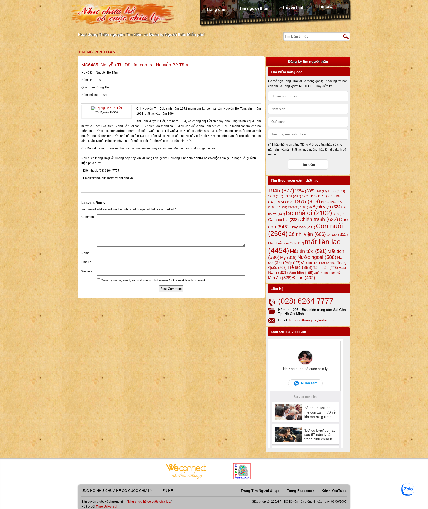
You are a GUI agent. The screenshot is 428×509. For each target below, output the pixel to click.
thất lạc (328, 262)
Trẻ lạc (299, 267)
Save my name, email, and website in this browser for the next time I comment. (153, 280)
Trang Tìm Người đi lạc (260, 491)
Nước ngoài (316, 257)
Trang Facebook (300, 491)
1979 (293, 207)
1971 (309, 196)
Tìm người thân (253, 8)
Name (86, 253)
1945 (281, 190)
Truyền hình (293, 7)
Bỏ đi (339, 214)
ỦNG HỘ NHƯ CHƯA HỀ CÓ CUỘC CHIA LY (116, 491)
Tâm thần (325, 267)
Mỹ (288, 257)
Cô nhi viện (307, 234)
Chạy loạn (302, 227)
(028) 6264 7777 (305, 301)
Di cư (337, 234)
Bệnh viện (327, 206)
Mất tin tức (308, 251)
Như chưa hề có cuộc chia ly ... (149, 501)
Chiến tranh (318, 219)
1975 (307, 201)
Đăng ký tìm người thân (308, 61)
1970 (292, 196)
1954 (305, 191)
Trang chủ (215, 9)
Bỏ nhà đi (309, 212)
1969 (275, 196)
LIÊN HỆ (166, 491)
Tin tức (325, 6)
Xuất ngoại (325, 272)
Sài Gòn (310, 263)
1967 (321, 191)
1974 (285, 202)
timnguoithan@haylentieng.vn (312, 320)
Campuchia (283, 219)
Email (86, 262)
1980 (306, 207)
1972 (326, 196)
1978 (281, 207)
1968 (336, 191)
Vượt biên (301, 273)
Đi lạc (303, 277)
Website (86, 271)
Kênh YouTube (334, 491)
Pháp (292, 263)
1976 (328, 202)
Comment (88, 217)
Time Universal (106, 506)
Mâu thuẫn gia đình (286, 243)
